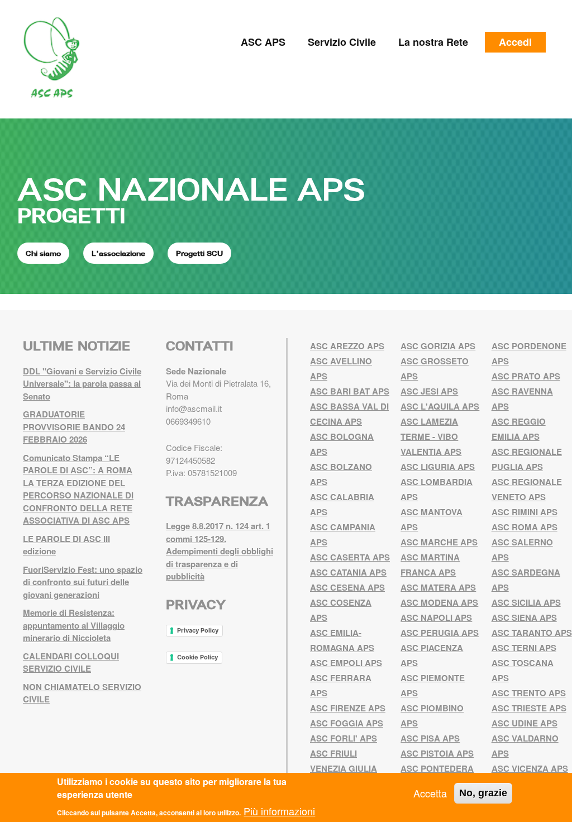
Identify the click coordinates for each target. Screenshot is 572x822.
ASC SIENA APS (524, 617)
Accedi (515, 42)
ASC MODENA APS (439, 602)
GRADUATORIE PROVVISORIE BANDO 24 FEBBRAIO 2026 (74, 426)
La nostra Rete (433, 42)
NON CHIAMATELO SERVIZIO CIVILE (82, 693)
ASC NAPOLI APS (436, 617)
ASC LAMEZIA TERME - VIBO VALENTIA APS (431, 436)
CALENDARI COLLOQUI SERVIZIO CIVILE (71, 662)
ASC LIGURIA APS (438, 466)
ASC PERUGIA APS (440, 632)
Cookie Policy (197, 657)
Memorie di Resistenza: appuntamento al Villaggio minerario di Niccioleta (74, 625)
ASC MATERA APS (438, 587)
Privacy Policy (197, 630)
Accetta (430, 793)
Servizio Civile (342, 42)
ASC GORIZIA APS (438, 346)
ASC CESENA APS (347, 587)
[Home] (55, 58)
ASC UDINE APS (524, 723)
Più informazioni (279, 811)
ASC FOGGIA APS (346, 723)
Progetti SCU (199, 253)
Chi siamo (43, 253)
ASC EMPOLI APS (346, 663)
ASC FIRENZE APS (347, 708)
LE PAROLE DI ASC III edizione (66, 545)
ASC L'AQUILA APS (440, 406)
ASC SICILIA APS (526, 602)
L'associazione (118, 253)
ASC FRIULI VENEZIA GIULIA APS (343, 768)
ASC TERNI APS (524, 648)
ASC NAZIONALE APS (191, 189)
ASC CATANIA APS (348, 572)
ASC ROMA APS (524, 527)
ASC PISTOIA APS (437, 753)
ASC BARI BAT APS (349, 391)
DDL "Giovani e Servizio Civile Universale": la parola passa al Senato (82, 383)
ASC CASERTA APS (350, 557)
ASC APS (263, 42)
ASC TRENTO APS (529, 693)
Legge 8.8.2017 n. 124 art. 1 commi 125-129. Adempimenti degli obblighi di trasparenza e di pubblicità (219, 551)
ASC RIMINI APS (524, 512)
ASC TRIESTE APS (529, 708)
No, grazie (483, 793)
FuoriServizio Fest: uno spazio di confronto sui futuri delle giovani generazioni (82, 582)
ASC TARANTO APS (532, 632)
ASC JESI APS (429, 391)
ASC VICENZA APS (530, 768)
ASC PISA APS (430, 738)
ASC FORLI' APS (343, 738)
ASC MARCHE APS (439, 542)
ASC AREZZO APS (347, 346)
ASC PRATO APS (526, 376)
